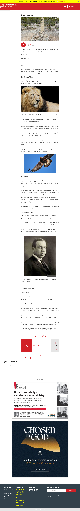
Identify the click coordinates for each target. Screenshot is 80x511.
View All (55, 349)
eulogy (55, 355)
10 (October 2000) (37, 355)
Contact (18, 497)
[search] (62, 6)
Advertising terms (20, 502)
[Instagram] (35, 490)
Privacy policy (19, 505)
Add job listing (19, 491)
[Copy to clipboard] (49, 336)
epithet (51, 355)
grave (23, 357)
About (17, 495)
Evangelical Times (42, 509)
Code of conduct (20, 503)
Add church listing (20, 492)
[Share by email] (45, 336)
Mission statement (20, 500)
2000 (43, 355)
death (47, 355)
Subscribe (71, 6)
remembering (34, 357)
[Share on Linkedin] (42, 336)
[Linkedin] (37, 490)
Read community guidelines (9, 365)
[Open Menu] (65, 6)
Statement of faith (20, 499)
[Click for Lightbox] (40, 99)
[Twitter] (32, 490)
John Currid (29, 44)
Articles (23, 355)
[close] (79, 2)
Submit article (19, 494)
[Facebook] (30, 490)
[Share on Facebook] (39, 336)
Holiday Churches (20, 489)
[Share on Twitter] (35, 336)
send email (6, 491)
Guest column (29, 355)
